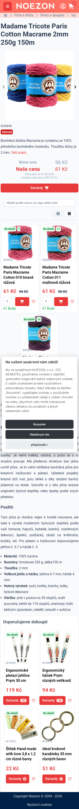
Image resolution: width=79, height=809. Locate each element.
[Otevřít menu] (7, 6)
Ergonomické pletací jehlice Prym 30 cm (18, 675)
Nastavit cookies (39, 805)
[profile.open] (63, 6)
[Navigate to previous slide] (4, 87)
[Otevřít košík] (71, 6)
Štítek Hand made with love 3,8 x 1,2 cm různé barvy (21, 753)
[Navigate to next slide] (75, 87)
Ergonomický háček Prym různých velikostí (56, 675)
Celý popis (18, 152)
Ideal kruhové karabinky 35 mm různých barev (57, 753)
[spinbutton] (8, 301)
